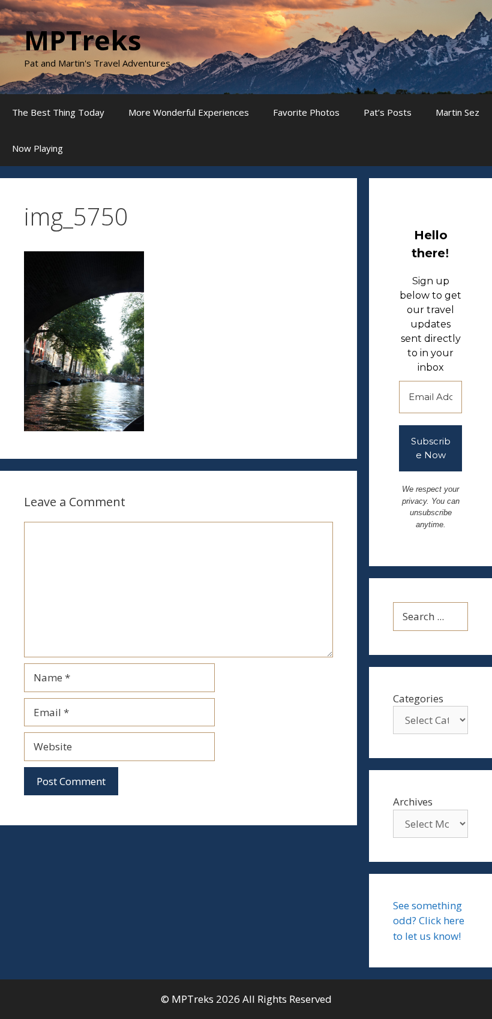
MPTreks (83, 40)
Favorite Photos (306, 112)
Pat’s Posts (388, 112)
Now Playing (37, 148)
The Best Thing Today (58, 112)
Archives (413, 801)
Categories (418, 698)
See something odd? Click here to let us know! (428, 920)
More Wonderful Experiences (188, 112)
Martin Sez (457, 112)
